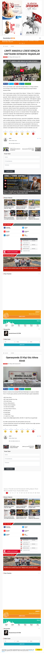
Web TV (10, 40)
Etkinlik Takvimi (5, 41)
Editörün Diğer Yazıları (13, 140)
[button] (38, 273)
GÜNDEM (12, 46)
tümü (39, 628)
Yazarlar (14, 40)
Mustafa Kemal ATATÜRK (15, 333)
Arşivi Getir (22, 344)
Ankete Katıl (22, 316)
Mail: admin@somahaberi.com (14, 143)
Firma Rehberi (31, 40)
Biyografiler (11, 41)
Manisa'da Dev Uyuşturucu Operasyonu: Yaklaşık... (34, 219)
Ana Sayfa (6, 46)
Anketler (19, 40)
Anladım (39, 649)
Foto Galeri (5, 40)
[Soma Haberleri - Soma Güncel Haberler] (9, 38)
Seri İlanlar (36, 40)
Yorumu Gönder (9, 171)
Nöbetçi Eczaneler (24, 40)
